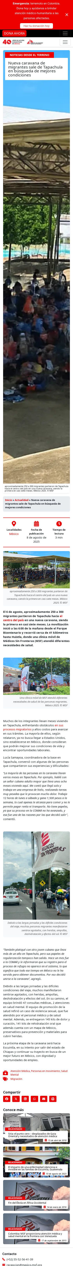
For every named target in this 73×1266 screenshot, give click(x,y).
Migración (16, 1079)
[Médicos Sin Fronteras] (22, 42)
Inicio (8, 500)
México (14, 534)
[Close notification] (66, 14)
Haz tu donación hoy (37, 25)
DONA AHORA (14, 33)
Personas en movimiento (45, 1071)
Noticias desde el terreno (29, 55)
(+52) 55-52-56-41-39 (20, 1259)
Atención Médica (20, 1071)
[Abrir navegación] (65, 33)
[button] (6, 1099)
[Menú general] (65, 42)
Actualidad (21, 500)
